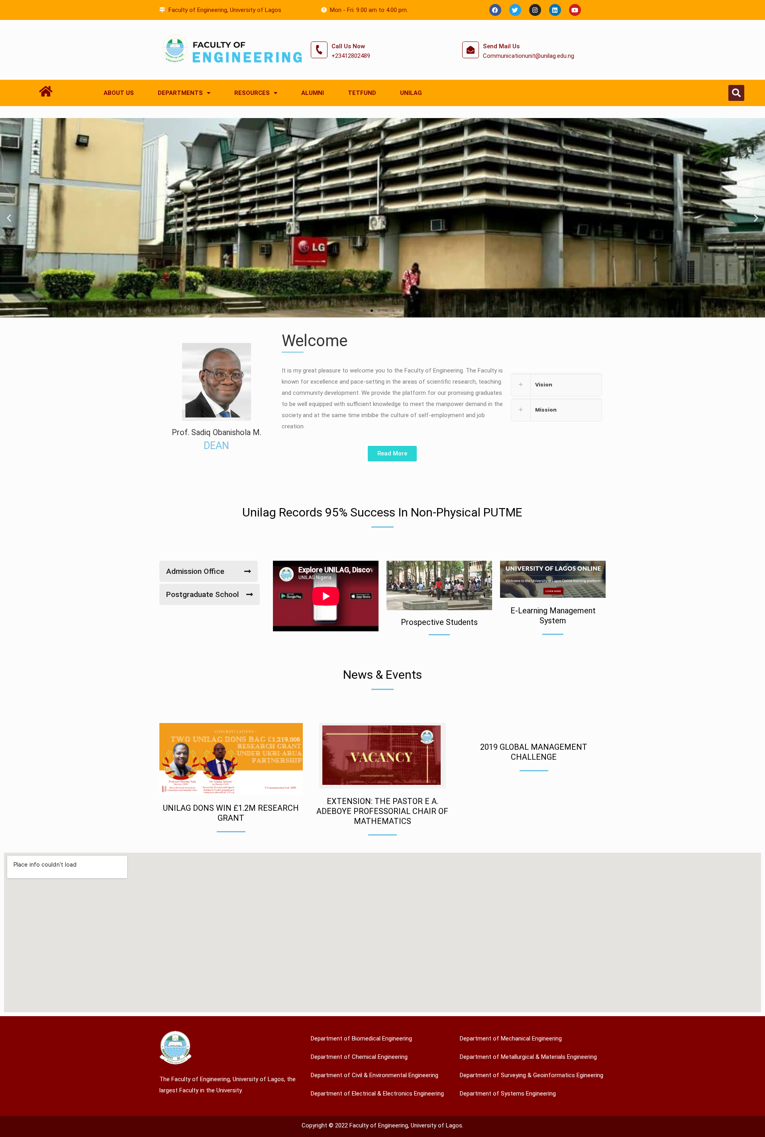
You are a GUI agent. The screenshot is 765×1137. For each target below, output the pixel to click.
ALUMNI (312, 93)
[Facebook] (495, 10)
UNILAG (411, 93)
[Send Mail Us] (470, 49)
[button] (736, 93)
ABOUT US (119, 93)
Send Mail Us (501, 46)
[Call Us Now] (319, 49)
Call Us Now (348, 46)
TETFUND (362, 93)
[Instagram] (535, 10)
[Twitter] (515, 10)
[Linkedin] (555, 10)
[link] (556, 384)
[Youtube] (575, 10)
